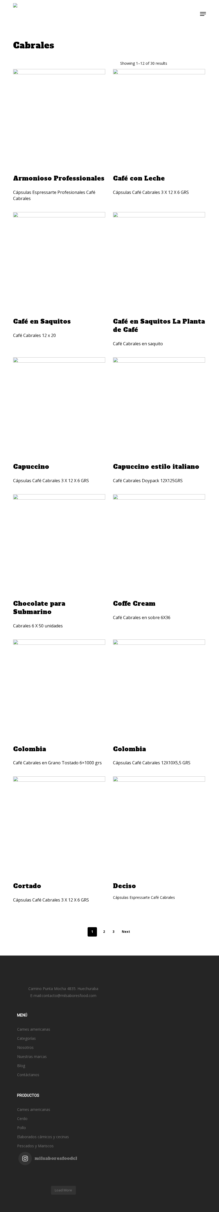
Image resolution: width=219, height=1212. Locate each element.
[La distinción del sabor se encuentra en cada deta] (52, 1180)
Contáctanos (28, 1074)
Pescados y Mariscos (35, 1145)
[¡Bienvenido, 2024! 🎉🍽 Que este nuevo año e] (97, 1173)
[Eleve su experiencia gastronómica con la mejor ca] (74, 1173)
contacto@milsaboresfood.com (69, 995)
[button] (203, 14)
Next (126, 931)
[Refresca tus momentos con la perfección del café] (30, 1173)
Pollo (21, 1127)
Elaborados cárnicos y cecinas (43, 1136)
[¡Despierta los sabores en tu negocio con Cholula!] (74, 1180)
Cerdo (22, 1118)
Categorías (26, 1038)
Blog (21, 1065)
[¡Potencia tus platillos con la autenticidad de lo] (97, 1180)
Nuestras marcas (32, 1056)
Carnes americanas (33, 1029)
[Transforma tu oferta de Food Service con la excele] (52, 1173)
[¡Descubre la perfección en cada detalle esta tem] (30, 1180)
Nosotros (25, 1047)
